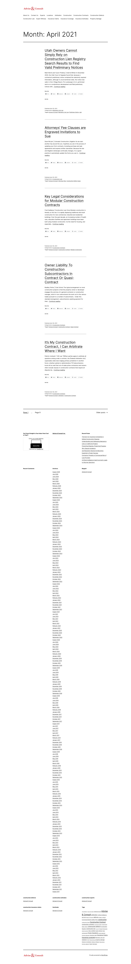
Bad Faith (84, 917)
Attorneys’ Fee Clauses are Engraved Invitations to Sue (65, 132)
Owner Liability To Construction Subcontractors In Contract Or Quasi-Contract (59, 273)
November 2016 (57, 744)
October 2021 (56, 607)
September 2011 (57, 889)
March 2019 (56, 679)
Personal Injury (92, 939)
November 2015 (57, 772)
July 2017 (55, 726)
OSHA (88, 939)
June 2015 (55, 784)
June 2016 (55, 756)
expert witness (99, 930)
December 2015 (57, 770)
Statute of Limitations (86, 941)
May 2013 (55, 842)
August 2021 (56, 611)
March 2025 (56, 511)
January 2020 (57, 656)
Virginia (90, 943)
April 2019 (55, 677)
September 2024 (57, 525)
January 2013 (56, 852)
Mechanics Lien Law (58, 110)
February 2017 (57, 737)
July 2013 (55, 838)
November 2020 (57, 633)
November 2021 (57, 605)
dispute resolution (85, 930)
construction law (90, 928)
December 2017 (57, 714)
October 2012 (56, 859)
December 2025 (57, 490)
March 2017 (56, 735)
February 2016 (57, 765)
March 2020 (56, 651)
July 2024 (55, 530)
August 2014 (56, 807)
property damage (100, 939)
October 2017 (56, 719)
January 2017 (56, 740)
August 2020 (56, 640)
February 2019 (57, 681)
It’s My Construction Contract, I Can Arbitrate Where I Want (63, 346)
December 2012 (57, 854)
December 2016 (57, 742)
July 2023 (55, 558)
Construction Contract (64, 249)
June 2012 (55, 868)
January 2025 (57, 516)
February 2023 (57, 570)
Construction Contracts (80, 15)
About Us (26, 15)
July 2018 (55, 698)
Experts (42, 15)
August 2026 (56, 472)
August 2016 (56, 751)
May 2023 (55, 563)
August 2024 (56, 528)
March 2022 (56, 595)
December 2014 (57, 798)
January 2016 (56, 768)
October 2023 (57, 551)
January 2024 (57, 544)
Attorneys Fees (62, 181)
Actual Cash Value (90, 911)
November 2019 (57, 660)
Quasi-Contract (74, 327)
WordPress (104, 955)
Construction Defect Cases (74, 181)
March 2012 (56, 875)
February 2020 (57, 654)
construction (102, 919)
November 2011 (57, 884)
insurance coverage (88, 937)
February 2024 (57, 542)
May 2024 (55, 535)
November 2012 (57, 856)
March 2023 (56, 567)
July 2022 (55, 586)
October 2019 (56, 663)
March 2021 (56, 623)
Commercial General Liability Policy (90, 919)
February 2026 (57, 486)
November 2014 (57, 800)
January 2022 (57, 600)
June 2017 (55, 728)
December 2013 (57, 826)
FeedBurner (40, 449)
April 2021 (55, 621)
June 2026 (56, 476)
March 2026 (56, 483)
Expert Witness (41, 19)
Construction (67, 15)
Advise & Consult (53, 112)
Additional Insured (97, 911)
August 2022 (56, 584)
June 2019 (55, 672)
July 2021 (55, 614)
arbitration (61, 395)
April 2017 (55, 733)
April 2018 (55, 705)
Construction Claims (86, 922)
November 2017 (57, 716)
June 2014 (56, 812)
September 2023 (57, 553)
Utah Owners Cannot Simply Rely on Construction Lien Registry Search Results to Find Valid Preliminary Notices (65, 58)
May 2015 (55, 786)
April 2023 (55, 565)
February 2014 (57, 821)
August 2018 (56, 695)
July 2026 (55, 474)
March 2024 (56, 539)
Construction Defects (97, 15)
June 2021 (55, 616)
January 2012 (56, 880)
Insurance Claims (53, 19)
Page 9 (37, 412)
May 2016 (55, 758)
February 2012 (57, 877)
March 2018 (56, 707)
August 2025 (56, 500)
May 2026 (55, 479)
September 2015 (57, 777)
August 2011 (56, 891)
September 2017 (57, 721)
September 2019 (57, 665)
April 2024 (56, 537)
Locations (50, 15)
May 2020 (55, 646)
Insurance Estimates (81, 19)
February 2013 (57, 849)
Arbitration (58, 15)
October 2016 (56, 747)
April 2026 (55, 481)
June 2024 (56, 532)
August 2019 (56, 667)
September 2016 (57, 749)
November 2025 (57, 493)
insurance (95, 933)
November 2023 (57, 549)
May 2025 (55, 507)
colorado (104, 917)
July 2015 (55, 782)
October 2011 (56, 887)
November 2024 (57, 521)
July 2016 (55, 754)
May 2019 (55, 674)
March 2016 (56, 763)
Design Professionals (103, 928)
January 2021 (56, 628)
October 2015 (56, 775)
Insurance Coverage (67, 19)
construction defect (98, 924)
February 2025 (57, 514)
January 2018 (56, 712)
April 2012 (55, 873)
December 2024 (57, 518)
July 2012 (55, 866)
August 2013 (56, 835)
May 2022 (55, 591)
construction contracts (88, 924)
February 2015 (57, 793)
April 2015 (55, 789)
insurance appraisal (101, 933)
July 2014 (55, 810)
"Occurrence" (84, 911)
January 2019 (56, 684)
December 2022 (57, 574)
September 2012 (57, 861)
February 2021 (57, 626)
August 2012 (56, 863)
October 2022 (57, 579)
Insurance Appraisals (86, 935)
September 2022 (57, 581)
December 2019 (57, 658)
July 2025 (55, 502)
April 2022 (55, 593)
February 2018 (57, 709)
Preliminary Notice (74, 112)
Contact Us (34, 15)
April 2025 (55, 509)
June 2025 (56, 504)
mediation (84, 939)
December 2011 (57, 882)
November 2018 (57, 688)
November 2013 (57, 828)
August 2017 (56, 723)
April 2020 (55, 649)
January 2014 (56, 824)
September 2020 (57, 637)
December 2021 (57, 602)
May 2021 (55, 619)
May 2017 (55, 730)
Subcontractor (102, 941)
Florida (90, 933)
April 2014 (55, 817)
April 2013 (55, 845)
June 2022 (56, 588)
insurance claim (93, 935)
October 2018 (56, 691)
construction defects (94, 926)
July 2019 (55, 670)
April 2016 (55, 761)
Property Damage (95, 19)
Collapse (100, 917)
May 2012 (55, 870)
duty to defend (91, 930)
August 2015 (56, 779)
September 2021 (57, 609)
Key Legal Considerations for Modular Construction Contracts (64, 200)
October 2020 (57, 635)
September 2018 (57, 693)
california (95, 917)
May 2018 (55, 702)
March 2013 (56, 847)
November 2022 (57, 577)
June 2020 (56, 644)
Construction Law (29, 19)
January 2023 (57, 572)
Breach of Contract (89, 917)
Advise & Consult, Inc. (59, 433)
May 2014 (55, 814)
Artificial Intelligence (102, 915)
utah (80, 112)
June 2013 (55, 840)
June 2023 (56, 560)
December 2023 (57, 546)
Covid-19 (97, 928)
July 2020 (55, 642)
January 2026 (57, 488)
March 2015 (56, 791)
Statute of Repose (95, 941)
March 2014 (56, 819)
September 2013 (57, 833)
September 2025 (57, 497)
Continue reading (59, 86)
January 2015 (56, 796)
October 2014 (57, 803)
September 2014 (57, 805)
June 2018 (55, 700)
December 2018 (57, 686)
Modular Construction (76, 249)
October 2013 (56, 831)
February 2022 (57, 598)
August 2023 (56, 556)
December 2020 (57, 630)
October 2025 (57, 495)
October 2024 (57, 523)
